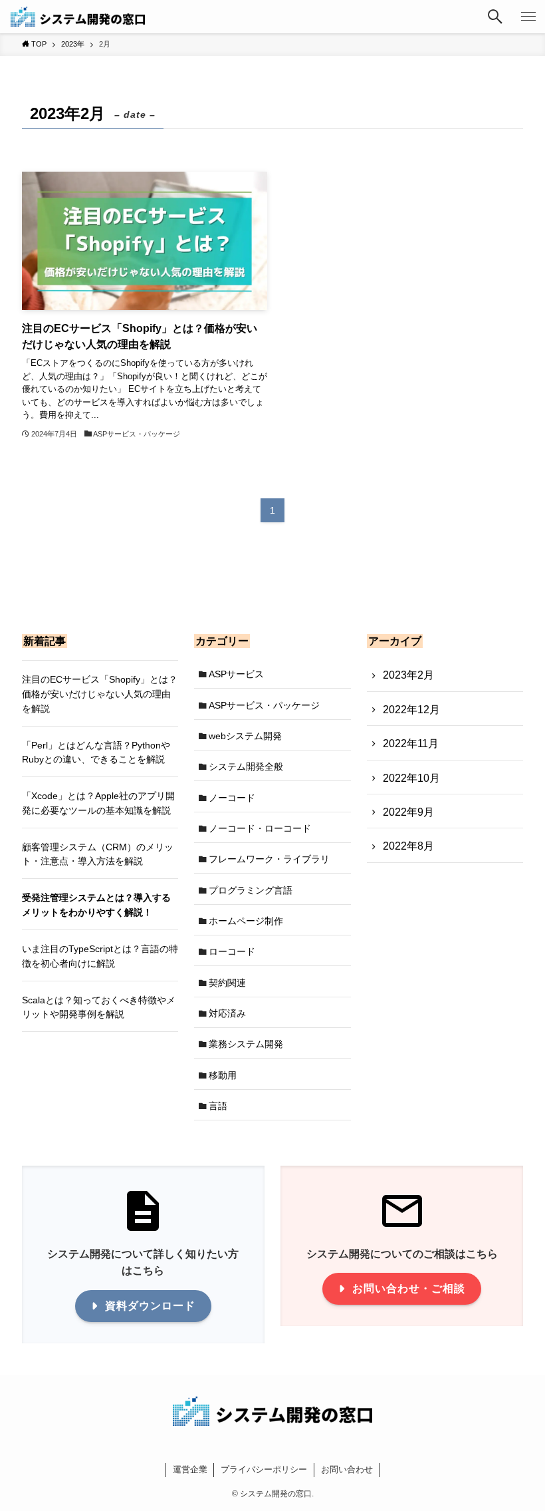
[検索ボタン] (495, 16)
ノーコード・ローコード (260, 828)
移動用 (223, 1075)
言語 (218, 1105)
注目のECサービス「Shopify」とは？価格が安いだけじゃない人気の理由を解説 (99, 693)
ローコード (232, 951)
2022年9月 (408, 812)
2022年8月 (408, 846)
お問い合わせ (347, 1469)
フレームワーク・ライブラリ (269, 859)
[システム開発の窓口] (78, 16)
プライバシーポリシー (264, 1469)
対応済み (227, 1013)
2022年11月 (411, 743)
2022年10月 (411, 778)
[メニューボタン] (528, 16)
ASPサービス (236, 674)
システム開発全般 (246, 766)
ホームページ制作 (246, 921)
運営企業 (190, 1469)
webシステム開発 (245, 736)
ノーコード (232, 797)
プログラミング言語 (250, 890)
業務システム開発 (246, 1044)
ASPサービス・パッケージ (264, 705)
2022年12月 (411, 709)
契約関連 (227, 982)
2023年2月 (408, 675)
